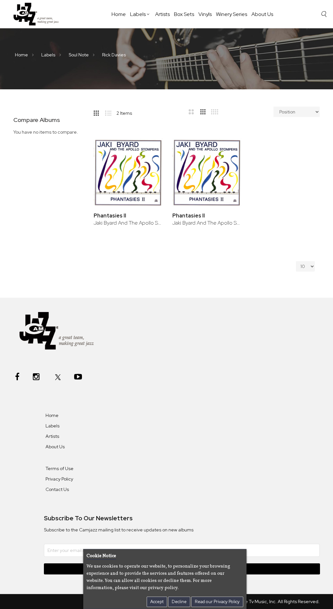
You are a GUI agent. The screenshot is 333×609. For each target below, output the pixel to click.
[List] (110, 111)
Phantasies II (110, 215)
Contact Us (57, 489)
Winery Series (231, 14)
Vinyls (205, 14)
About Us (262, 14)
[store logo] (39, 14)
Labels (138, 14)
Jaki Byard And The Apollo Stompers (128, 222)
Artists (162, 14)
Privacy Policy (59, 479)
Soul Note (79, 55)
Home (119, 14)
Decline (179, 601)
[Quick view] (148, 171)
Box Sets (184, 14)
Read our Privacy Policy (217, 601)
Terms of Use (59, 468)
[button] (148, 150)
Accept (157, 601)
